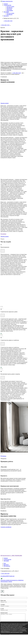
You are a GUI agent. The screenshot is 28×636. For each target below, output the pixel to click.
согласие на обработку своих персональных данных (12, 632)
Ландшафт (6, 11)
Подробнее (3, 234)
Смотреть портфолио (6, 527)
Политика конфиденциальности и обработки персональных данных (12, 581)
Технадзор (9, 9)
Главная (6, 3)
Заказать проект (5, 103)
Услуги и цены (10, 6)
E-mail (2, 608)
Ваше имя (3, 600)
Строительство (7, 5)
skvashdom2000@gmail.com (7, 576)
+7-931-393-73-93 (8, 20)
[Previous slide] (1, 370)
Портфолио (9, 7)
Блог (5, 563)
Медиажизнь (7, 566)
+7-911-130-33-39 (5, 573)
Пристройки (10, 10)
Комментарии (4, 612)
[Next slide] (2, 370)
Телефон (3, 604)
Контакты (6, 15)
